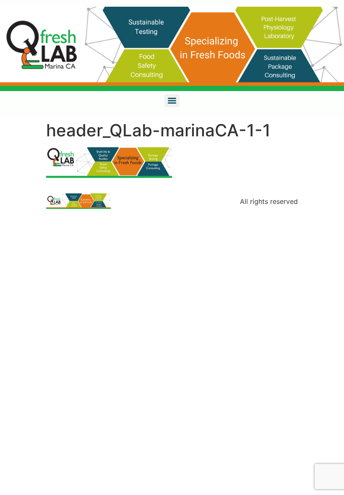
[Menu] (172, 100)
